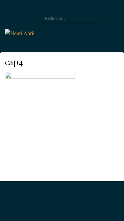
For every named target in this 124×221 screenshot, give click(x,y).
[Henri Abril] (19, 32)
